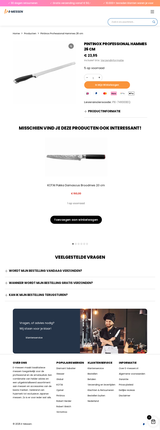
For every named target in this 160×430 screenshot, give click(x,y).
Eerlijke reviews (127, 390)
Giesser (60, 373)
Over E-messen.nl (128, 368)
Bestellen (93, 373)
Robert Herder (63, 401)
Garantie (123, 379)
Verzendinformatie (112, 60)
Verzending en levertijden (101, 384)
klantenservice (34, 337)
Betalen (92, 379)
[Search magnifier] (154, 22)
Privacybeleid (126, 384)
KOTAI (59, 384)
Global (59, 379)
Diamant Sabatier (66, 368)
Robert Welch (63, 406)
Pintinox (60, 395)
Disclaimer (124, 395)
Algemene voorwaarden (132, 373)
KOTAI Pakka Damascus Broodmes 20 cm (76, 185)
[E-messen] (13, 11)
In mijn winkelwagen (107, 84)
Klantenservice (96, 368)
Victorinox (61, 411)
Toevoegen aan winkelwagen (76, 220)
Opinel (59, 390)
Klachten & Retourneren (101, 390)
